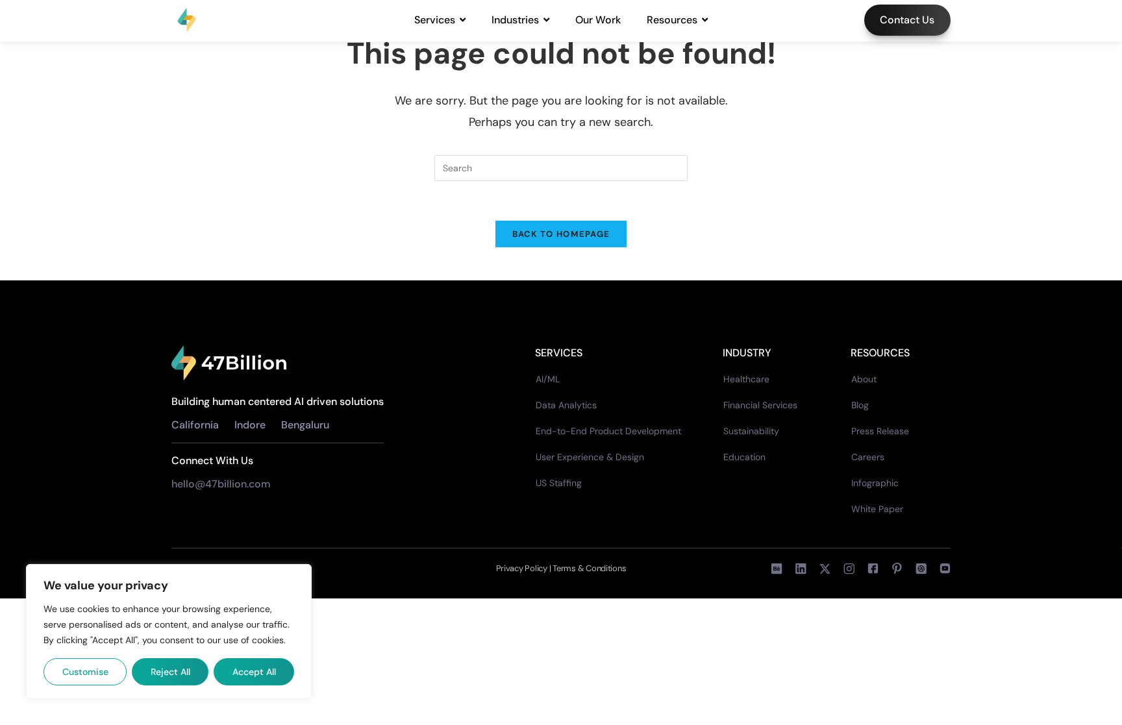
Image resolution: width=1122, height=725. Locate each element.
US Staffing (559, 483)
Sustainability (751, 431)
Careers (867, 457)
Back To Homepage (561, 234)
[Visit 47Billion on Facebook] (848, 568)
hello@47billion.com (222, 484)
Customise (85, 672)
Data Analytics (566, 405)
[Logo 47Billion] (228, 363)
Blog (860, 405)
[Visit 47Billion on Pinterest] (897, 568)
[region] (169, 631)
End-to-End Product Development (608, 431)
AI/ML (548, 379)
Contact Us (907, 20)
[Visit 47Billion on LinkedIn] (800, 568)
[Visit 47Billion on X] (824, 568)
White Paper (877, 509)
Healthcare (746, 379)
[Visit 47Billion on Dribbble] (921, 568)
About (864, 379)
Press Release (880, 431)
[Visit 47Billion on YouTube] (945, 568)
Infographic (875, 483)
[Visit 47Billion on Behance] (776, 568)
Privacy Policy (522, 568)
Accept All (254, 672)
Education (744, 457)
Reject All (170, 672)
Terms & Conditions (589, 568)
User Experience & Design (590, 457)
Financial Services (760, 405)
